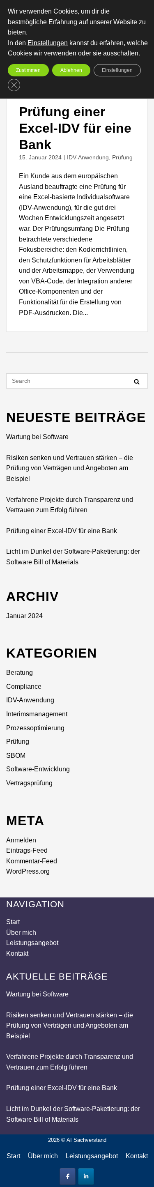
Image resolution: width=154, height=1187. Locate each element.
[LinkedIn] (86, 1176)
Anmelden (21, 840)
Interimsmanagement (36, 714)
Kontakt (17, 953)
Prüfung (122, 157)
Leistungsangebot (32, 942)
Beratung (19, 672)
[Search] (137, 381)
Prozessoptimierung (35, 728)
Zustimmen (28, 70)
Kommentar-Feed (31, 861)
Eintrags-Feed (27, 850)
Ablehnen (71, 70)
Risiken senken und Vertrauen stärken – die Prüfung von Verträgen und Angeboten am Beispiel (69, 468)
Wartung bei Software (37, 436)
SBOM (15, 755)
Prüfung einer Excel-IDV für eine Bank (75, 128)
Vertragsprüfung (29, 783)
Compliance (23, 686)
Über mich (21, 932)
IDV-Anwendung (88, 157)
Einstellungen (48, 42)
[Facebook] (68, 1176)
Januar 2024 (24, 615)
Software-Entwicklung (38, 769)
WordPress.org (28, 871)
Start (13, 921)
